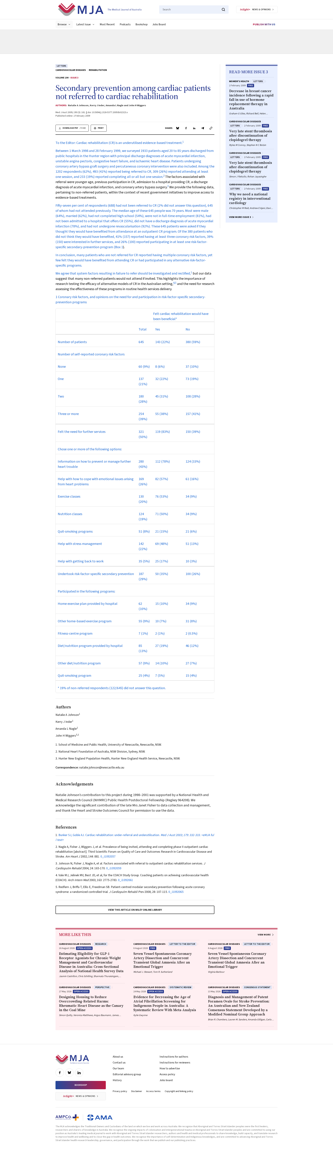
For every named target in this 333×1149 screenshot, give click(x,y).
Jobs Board (159, 24)
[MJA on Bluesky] (69, 1072)
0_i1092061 (125, 880)
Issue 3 (74, 77)
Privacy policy (120, 1091)
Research (100, 944)
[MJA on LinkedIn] (79, 1072)
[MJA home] (72, 1059)
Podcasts (125, 24)
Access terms (153, 1091)
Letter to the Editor (182, 944)
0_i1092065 (175, 892)
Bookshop (141, 24)
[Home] (100, 9)
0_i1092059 (113, 868)
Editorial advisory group (127, 1074)
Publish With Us (264, 24)
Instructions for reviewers (175, 1062)
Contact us (119, 1062)
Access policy (167, 1074)
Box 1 (119, 247)
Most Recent (107, 24)
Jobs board (166, 1080)
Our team (118, 1068)
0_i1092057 (108, 856)
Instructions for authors (174, 1057)
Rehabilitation (98, 70)
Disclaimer (136, 1091)
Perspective (102, 987)
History (117, 1080)
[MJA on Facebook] (60, 1072)
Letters (61, 66)
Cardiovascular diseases (71, 70)
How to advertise (170, 1068)
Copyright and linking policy (179, 1091)
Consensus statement (257, 987)
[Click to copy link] (210, 128)
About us (118, 1057)
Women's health (239, 81)
